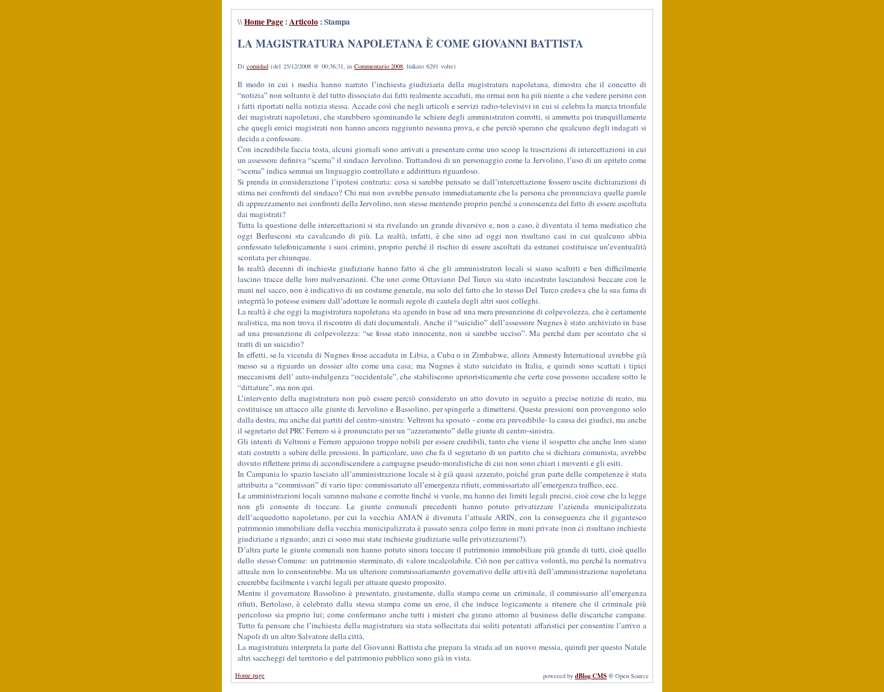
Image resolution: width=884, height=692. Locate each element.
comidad (257, 66)
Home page (250, 675)
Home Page (263, 22)
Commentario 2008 (378, 66)
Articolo (303, 22)
